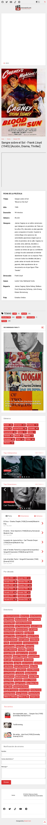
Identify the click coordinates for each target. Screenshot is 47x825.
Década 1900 (22, 578)
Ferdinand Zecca (16, 643)
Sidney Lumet (24, 690)
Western (7, 443)
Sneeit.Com (27, 821)
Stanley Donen (36, 690)
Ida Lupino (7, 660)
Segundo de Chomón (21, 686)
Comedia (31, 428)
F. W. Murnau (34, 639)
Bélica (6, 428)
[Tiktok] (15, 2)
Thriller (28, 439)
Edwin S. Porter (33, 636)
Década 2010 (8, 599)
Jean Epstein (28, 660)
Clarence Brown (22, 629)
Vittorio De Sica (34, 693)
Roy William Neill (32, 683)
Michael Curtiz (9, 676)
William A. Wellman (10, 697)
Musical (17, 435)
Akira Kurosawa (35, 616)
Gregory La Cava (22, 653)
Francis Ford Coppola (30, 643)
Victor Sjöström (21, 693)
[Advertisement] (23, 36)
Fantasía (7, 435)
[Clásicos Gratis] (23, 9)
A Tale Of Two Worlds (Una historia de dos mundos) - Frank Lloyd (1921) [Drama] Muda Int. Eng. (23, 403)
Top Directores (10, 484)
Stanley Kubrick (9, 693)
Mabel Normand (30, 673)
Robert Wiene (8, 683)
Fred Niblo (21, 649)
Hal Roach (32, 653)
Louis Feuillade (9, 673)
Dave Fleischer (9, 633)
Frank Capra (20, 646)
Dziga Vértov (29, 633)
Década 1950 (8, 589)
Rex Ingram (18, 680)
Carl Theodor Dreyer (9, 502)
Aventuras (30, 425)
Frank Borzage (9, 646)
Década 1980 (22, 592)
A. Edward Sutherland (11, 616)
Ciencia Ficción (18, 428)
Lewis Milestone (33, 670)
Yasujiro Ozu (34, 697)
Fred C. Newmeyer (10, 649)
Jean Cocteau (17, 660)
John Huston (8, 666)
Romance (7, 439)
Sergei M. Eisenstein (11, 690)
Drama (8, 139)
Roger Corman (20, 683)
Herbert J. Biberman (20, 656)
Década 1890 (8, 578)
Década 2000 (22, 596)
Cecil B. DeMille (36, 626)
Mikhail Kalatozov (22, 676)
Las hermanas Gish (12, 474)
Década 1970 (8, 592)
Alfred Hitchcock (21, 619)
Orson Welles (33, 676)
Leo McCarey (21, 670)
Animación (18, 425)
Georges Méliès (9, 653)
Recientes (8, 707)
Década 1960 (23, 589)
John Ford (38, 663)
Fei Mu (6, 643)
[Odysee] (11, 2)
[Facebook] (2, 2)
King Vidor (33, 666)
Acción (6, 425)
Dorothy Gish (7, 470)
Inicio (2, 139)
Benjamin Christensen (23, 623)
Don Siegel (19, 633)
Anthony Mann (9, 623)
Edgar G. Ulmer (9, 636)
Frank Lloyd (10, 347)
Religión (27, 435)
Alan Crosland (9, 619)
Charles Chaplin (9, 629)
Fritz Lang (30, 649)
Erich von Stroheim (10, 639)
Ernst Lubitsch (24, 639)
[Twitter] (7, 2)
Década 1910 (8, 581)
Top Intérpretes (10, 453)
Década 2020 (23, 599)
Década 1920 (23, 581)
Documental (8, 432)
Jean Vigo (17, 663)
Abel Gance (25, 616)
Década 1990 (8, 596)
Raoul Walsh (8, 680)
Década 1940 (16, 139)
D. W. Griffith (33, 629)
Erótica (30, 432)
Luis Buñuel (20, 673)
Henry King (7, 656)
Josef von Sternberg (22, 666)
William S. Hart (24, 697)
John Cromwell (28, 663)
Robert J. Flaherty (30, 680)
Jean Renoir (8, 663)
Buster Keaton (9, 626)
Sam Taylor (8, 686)
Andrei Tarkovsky (34, 619)
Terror (18, 439)
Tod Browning (18, 724)
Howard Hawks (34, 656)
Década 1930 (8, 585)
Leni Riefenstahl (9, 670)
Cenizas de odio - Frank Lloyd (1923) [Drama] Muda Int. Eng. (20, 366)
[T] (19, 2)
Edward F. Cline (21, 636)
